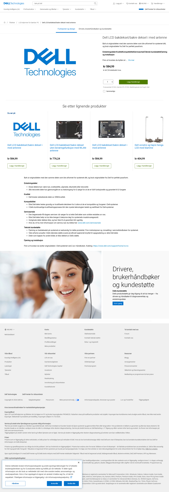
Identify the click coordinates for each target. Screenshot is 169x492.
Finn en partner (89, 358)
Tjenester (8, 370)
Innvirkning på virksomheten (55, 382)
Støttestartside (89, 334)
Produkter (8, 362)
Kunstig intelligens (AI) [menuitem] (12, 9)
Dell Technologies (11, 394)
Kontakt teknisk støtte (92, 338)
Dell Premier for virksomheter (155, 9)
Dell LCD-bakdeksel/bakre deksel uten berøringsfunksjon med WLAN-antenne (68, 148)
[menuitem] (29, 9)
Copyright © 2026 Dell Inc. (14, 400)
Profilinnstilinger (50, 342)
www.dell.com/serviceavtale (89, 223)
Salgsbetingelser (34, 400)
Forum (127, 334)
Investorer (48, 370)
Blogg (127, 358)
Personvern (50, 400)
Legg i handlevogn (133, 82)
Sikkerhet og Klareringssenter (135, 370)
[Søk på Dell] (95, 3)
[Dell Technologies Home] (14, 3)
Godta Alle (71, 483)
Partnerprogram (90, 366)
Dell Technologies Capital (53, 366)
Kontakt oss (129, 338)
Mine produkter (50, 346)
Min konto (48, 334)
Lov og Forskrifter (127, 400)
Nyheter (47, 374)
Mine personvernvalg (67, 400)
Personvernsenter (131, 366)
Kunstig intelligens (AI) (13, 358)
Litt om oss (49, 358)
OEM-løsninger (89, 362)
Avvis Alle (54, 483)
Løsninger (8, 366)
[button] (118, 3)
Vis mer (131, 60)
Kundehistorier (50, 387)
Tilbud (7, 374)
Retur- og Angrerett (91, 342)
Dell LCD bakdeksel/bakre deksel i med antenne (24, 146)
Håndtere (15, 483)
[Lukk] (78, 462)
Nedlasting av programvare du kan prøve (139, 374)
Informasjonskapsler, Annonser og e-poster (99, 400)
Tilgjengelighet (144, 400)
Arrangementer (130, 362)
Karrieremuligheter (51, 362)
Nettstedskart (9, 334)
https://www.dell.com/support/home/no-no (110, 246)
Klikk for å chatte (151, 449)
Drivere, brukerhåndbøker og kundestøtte (95, 29)
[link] (131, 3)
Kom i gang (118, 303)
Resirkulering (49, 378)
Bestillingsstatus (50, 338)
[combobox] (64, 3)
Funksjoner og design (66, 29)
